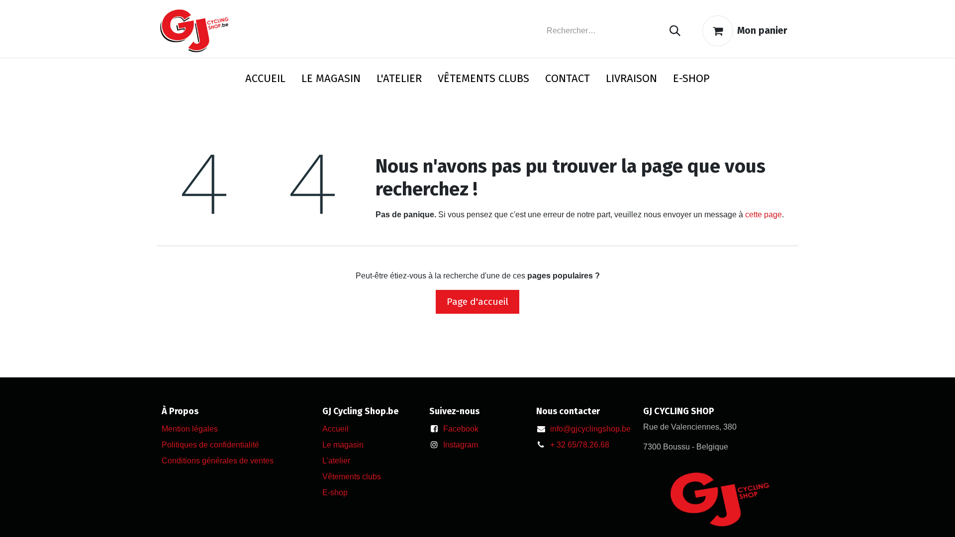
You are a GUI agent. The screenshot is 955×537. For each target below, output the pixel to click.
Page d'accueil (477, 301)
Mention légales (190, 429)
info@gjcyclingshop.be (590, 429)
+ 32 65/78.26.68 (579, 445)
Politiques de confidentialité (210, 445)
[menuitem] (265, 80)
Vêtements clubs (351, 476)
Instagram (460, 445)
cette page (763, 214)
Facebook (460, 429)
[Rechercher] (675, 31)
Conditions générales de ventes (218, 460)
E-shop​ (335, 492)
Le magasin (343, 445)
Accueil (335, 429)
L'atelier (336, 460)
